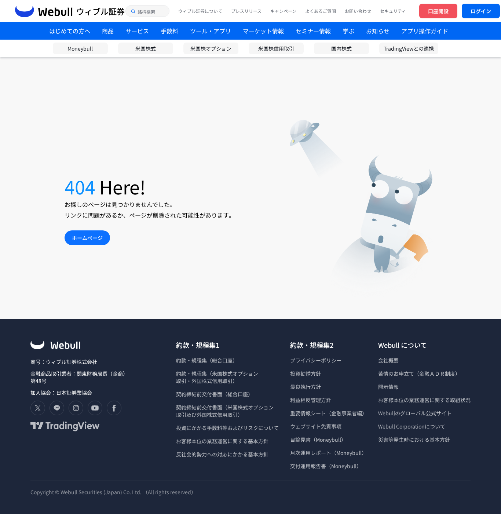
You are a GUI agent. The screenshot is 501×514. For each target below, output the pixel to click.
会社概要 (388, 360)
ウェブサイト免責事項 (315, 426)
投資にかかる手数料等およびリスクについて (227, 427)
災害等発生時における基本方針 (414, 439)
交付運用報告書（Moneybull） (326, 466)
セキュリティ (393, 11)
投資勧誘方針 (305, 373)
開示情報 (388, 386)
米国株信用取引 (276, 48)
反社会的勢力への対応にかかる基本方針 (222, 454)
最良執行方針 (305, 386)
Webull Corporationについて (412, 426)
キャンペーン (283, 11)
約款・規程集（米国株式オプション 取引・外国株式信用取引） (217, 377)
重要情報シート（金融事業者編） (328, 413)
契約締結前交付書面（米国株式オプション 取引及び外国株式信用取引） (225, 411)
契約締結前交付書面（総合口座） (214, 394)
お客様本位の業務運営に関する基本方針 (222, 441)
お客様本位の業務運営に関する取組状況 (424, 400)
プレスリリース (246, 11)
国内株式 (341, 48)
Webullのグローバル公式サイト (414, 413)
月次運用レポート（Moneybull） (328, 452)
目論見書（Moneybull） (318, 439)
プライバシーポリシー (315, 360)
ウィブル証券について (200, 11)
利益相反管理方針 (310, 400)
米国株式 (145, 48)
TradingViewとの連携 (409, 48)
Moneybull (80, 48)
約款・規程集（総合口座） (207, 360)
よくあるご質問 (320, 11)
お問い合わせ (358, 11)
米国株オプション (210, 48)
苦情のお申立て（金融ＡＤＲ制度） (419, 373)
